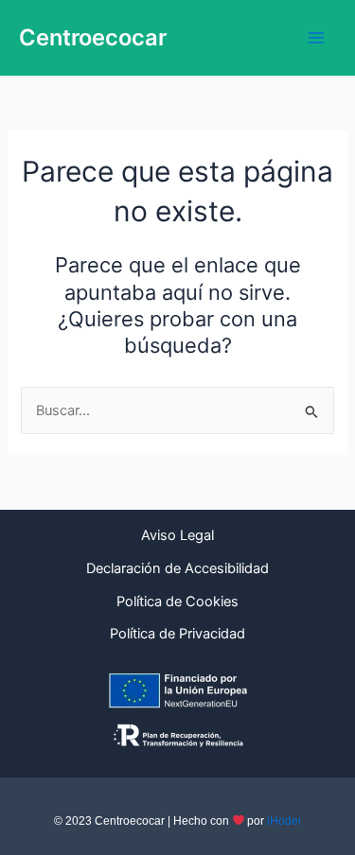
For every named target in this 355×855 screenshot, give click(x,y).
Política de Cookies (177, 601)
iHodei (284, 821)
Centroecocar (93, 37)
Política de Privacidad (177, 633)
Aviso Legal (177, 535)
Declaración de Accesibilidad (177, 568)
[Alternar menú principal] (316, 38)
